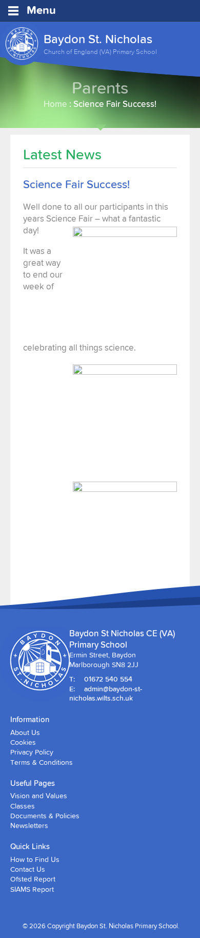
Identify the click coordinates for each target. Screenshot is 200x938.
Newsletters (29, 825)
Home (55, 103)
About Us (25, 732)
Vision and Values (38, 796)
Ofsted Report (32, 879)
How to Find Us (34, 859)
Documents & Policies (44, 816)
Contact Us (27, 869)
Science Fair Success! (76, 184)
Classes (22, 806)
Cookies (23, 742)
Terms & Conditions (41, 762)
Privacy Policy (31, 752)
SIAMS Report (32, 889)
